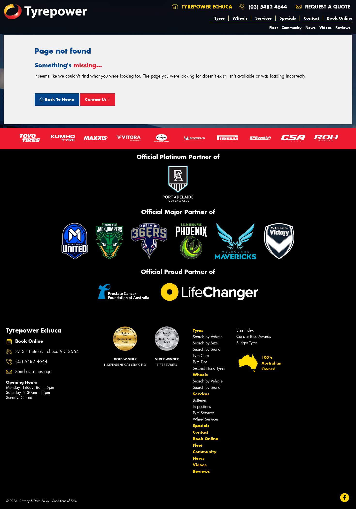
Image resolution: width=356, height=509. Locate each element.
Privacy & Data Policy (34, 501)
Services (263, 18)
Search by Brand (206, 349)
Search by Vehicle (208, 336)
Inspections (202, 406)
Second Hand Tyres (209, 368)
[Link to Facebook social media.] (344, 497)
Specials (287, 18)
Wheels (240, 18)
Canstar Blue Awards (253, 336)
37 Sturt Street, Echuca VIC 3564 (47, 351)
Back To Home (59, 99)
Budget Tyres (246, 342)
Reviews (342, 27)
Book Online (339, 18)
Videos (325, 27)
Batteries (200, 400)
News (310, 27)
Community (292, 27)
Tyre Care (201, 355)
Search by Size (205, 343)
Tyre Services (203, 412)
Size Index (245, 330)
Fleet (273, 27)
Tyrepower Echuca (206, 7)
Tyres (219, 18)
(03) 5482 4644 (268, 7)
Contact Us (96, 99)
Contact (311, 18)
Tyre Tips (200, 362)
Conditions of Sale (64, 501)
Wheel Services (205, 419)
